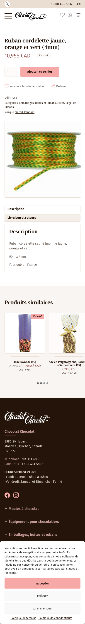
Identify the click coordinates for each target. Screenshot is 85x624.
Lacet (60, 103)
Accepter (42, 583)
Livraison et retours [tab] (21, 217)
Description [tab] (15, 209)
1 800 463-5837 (61, 4)
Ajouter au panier (39, 71)
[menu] (8, 16)
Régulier (71, 103)
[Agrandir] (42, 159)
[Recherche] (7, 4)
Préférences (42, 608)
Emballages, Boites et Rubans (37, 103)
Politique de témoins (23, 618)
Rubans (9, 107)
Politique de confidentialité (55, 618)
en (78, 4)
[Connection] (70, 16)
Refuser (42, 596)
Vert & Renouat (24, 112)
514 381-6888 (31, 459)
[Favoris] (62, 16)
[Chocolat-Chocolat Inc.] (31, 16)
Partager (61, 86)
